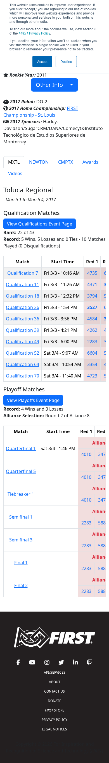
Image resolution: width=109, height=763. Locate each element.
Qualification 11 (22, 284)
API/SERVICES (54, 672)
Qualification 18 (22, 296)
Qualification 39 (22, 330)
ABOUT (54, 681)
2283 (92, 341)
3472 (103, 454)
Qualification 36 (22, 319)
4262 (92, 330)
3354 (92, 364)
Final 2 (21, 585)
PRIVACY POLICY (54, 719)
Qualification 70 (22, 376)
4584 (92, 319)
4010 (86, 454)
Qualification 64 (22, 364)
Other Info (51, 85)
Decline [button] (66, 61)
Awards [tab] (90, 162)
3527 (92, 307)
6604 (92, 353)
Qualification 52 (22, 353)
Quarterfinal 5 (21, 471)
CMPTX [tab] (65, 162)
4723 (92, 376)
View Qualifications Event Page (39, 224)
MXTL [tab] (14, 162)
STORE (54, 710)
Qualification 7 (22, 273)
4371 (92, 284)
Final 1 (21, 563)
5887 (103, 523)
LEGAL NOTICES (54, 729)
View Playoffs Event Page (33, 400)
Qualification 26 (22, 307)
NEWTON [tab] (39, 162)
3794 (92, 296)
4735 (92, 273)
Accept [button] (42, 61)
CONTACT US (54, 691)
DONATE (54, 700)
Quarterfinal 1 (21, 448)
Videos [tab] (15, 173)
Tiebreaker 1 (21, 494)
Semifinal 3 (20, 540)
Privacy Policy (34, 33)
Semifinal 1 (20, 517)
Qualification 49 (22, 341)
